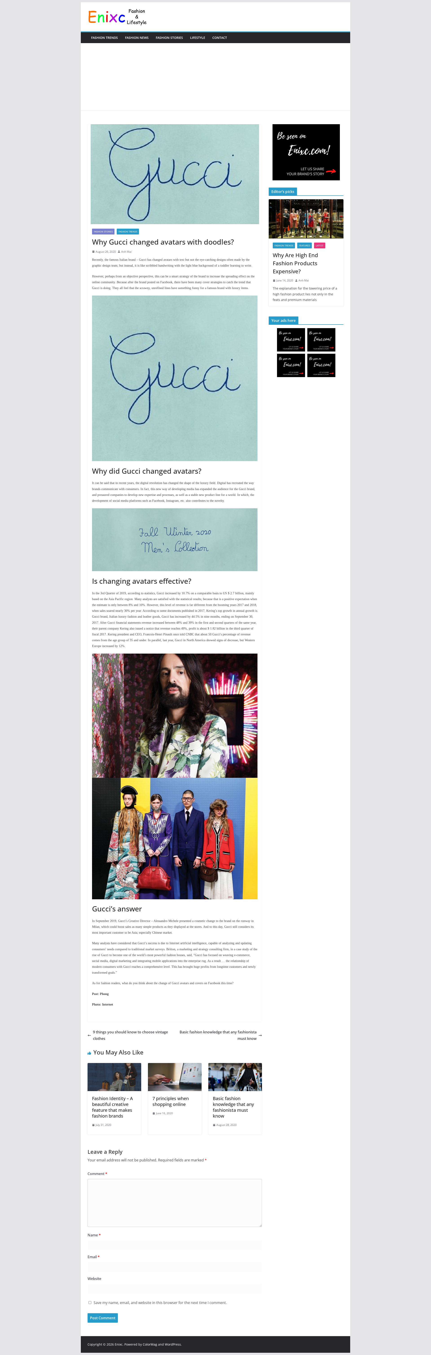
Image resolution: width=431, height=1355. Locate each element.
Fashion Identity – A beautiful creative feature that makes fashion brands (112, 1107)
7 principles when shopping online (170, 1101)
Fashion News (137, 37)
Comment (97, 1173)
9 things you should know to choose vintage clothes (130, 1035)
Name (94, 1235)
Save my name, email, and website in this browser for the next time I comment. (160, 1302)
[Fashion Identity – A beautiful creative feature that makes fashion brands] (114, 1066)
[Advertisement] (215, 76)
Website (94, 1278)
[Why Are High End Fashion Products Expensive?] (306, 219)
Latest (319, 245)
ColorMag (150, 1344)
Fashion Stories (169, 37)
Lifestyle (197, 37)
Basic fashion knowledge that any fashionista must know (218, 1035)
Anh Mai (126, 252)
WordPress (173, 1344)
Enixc (119, 1344)
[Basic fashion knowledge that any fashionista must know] (235, 1066)
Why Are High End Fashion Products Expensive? (295, 263)
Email (94, 1256)
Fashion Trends (104, 37)
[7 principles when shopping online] (175, 1066)
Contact (219, 37)
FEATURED (304, 245)
